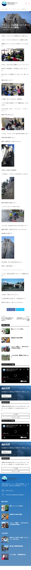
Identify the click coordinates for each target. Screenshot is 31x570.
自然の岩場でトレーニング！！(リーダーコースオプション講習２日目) (23, 319)
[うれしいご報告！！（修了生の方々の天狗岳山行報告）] (6, 349)
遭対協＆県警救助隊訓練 (16, 546)
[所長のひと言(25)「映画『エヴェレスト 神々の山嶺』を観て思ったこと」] (5, 540)
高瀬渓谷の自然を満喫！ (17, 337)
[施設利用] (15, 393)
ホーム (3, 9)
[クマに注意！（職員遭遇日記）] (5, 557)
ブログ (14, 9)
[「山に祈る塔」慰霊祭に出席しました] (6, 357)
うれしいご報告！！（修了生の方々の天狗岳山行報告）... (20, 347)
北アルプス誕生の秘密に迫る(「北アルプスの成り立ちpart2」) (7, 319)
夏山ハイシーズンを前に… (17, 329)
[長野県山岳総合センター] (10, 3)
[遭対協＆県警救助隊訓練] (5, 548)
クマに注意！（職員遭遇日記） (18, 554)
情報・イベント (8, 9)
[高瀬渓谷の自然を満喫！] (6, 340)
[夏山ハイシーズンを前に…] (6, 331)
